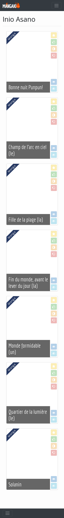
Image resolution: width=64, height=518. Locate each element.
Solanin (15, 484)
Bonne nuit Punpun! (26, 87)
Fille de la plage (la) (26, 220)
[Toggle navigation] (56, 5)
